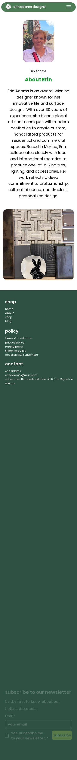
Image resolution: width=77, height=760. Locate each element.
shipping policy (15, 350)
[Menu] (69, 6)
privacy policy (14, 342)
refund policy (14, 346)
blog (8, 321)
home (9, 309)
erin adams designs (29, 6)
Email (10, 711)
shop (8, 317)
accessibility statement (21, 355)
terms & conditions (18, 338)
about (9, 313)
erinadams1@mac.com (21, 375)
